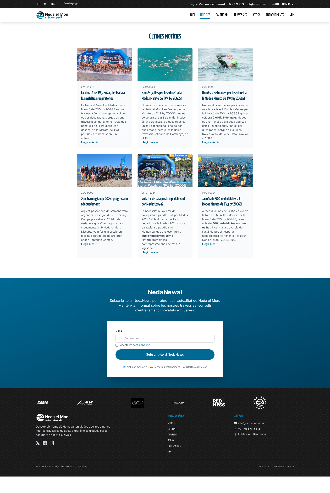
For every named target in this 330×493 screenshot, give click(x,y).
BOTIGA (256, 15)
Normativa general (283, 466)
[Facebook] (45, 443)
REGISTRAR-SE (288, 4)
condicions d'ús (141, 344)
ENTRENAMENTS (275, 15)
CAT (45, 4)
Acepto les (135, 344)
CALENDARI (222, 15)
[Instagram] (52, 443)
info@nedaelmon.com (257, 4)
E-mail (119, 330)
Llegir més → (89, 142)
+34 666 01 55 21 (236, 4)
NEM (291, 15)
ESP (38, 4)
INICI (192, 15)
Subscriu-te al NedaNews (165, 354)
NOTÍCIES (205, 15)
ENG (52, 4)
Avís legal (264, 466)
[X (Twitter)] (38, 443)
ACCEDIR (275, 4)
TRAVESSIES (240, 15)
